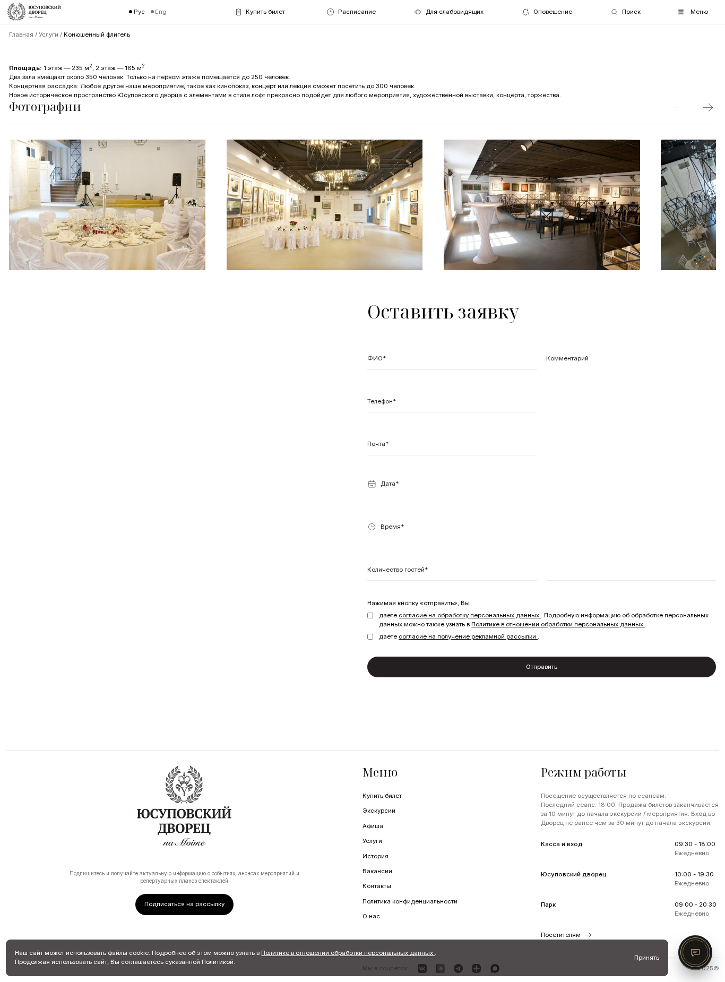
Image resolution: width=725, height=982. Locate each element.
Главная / (24, 34)
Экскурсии (378, 810)
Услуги (372, 841)
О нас (371, 916)
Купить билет (382, 795)
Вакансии (377, 871)
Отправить (541, 666)
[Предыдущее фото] (678, 107)
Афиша (372, 826)
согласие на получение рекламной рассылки (468, 636)
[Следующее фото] (708, 107)
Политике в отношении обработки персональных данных (558, 624)
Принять (646, 957)
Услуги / (51, 34)
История (375, 856)
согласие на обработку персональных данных (470, 615)
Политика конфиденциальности (410, 901)
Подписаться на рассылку (184, 904)
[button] (452, 487)
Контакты (376, 886)
